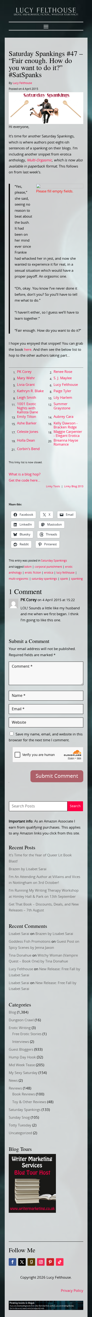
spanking (77, 578)
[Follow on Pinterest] (50, 1262)
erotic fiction (33, 572)
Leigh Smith (26, 397)
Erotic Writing (20, 1028)
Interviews (20, 1042)
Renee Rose (63, 372)
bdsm (28, 566)
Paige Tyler (62, 391)
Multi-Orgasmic (39, 160)
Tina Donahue (20, 955)
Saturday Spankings (54, 560)
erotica (48, 572)
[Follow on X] (22, 1262)
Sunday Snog (19, 1117)
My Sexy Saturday (23, 1073)
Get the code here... (24, 480)
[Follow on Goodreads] (31, 1262)
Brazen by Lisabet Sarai (27, 869)
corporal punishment (48, 566)
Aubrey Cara (63, 417)
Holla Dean (26, 440)
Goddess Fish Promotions (29, 941)
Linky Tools (53, 486)
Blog (12, 1012)
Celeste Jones (27, 432)
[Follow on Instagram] (41, 1262)
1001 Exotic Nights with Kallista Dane (27, 408)
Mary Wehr (26, 378)
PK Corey (24, 372)
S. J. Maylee (63, 378)
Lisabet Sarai (19, 934)
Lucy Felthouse (22, 83)
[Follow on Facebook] (12, 1262)
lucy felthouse (65, 572)
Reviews (15, 1088)
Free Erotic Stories (27, 1034)
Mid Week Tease (22, 1065)
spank (64, 578)
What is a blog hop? (24, 474)
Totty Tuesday (20, 1125)
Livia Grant (26, 385)
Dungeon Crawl (21, 1020)
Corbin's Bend (28, 449)
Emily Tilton (26, 417)
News (13, 1080)
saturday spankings (44, 578)
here (27, 349)
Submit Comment (57, 776)
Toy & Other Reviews (29, 1102)
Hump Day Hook (22, 1057)
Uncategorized (20, 1133)
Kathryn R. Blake (30, 391)
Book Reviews (23, 1094)
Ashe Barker (27, 423)
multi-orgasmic (19, 578)
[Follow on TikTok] (59, 1262)
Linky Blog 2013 (73, 486)
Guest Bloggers (21, 1049)
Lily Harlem (63, 397)
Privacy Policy (72, 1291)
